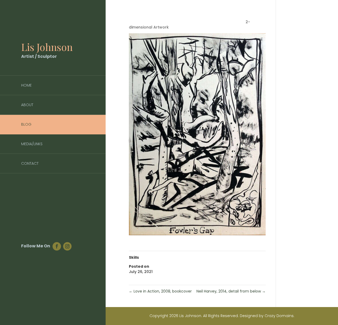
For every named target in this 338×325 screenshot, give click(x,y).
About (27, 104)
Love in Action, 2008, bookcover (160, 291)
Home (26, 85)
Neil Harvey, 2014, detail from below (231, 291)
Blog (26, 124)
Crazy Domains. (279, 315)
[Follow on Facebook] (57, 246)
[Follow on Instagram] (67, 246)
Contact (30, 163)
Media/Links (32, 144)
